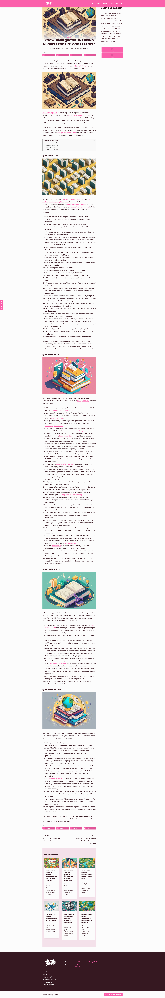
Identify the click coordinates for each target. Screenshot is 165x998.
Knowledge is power (49, 113)
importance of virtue (66, 436)
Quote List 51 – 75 (52, 147)
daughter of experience (64, 464)
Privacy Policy (92, 962)
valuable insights (80, 66)
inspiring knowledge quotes (73, 199)
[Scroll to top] (161, 994)
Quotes (69, 37)
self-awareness (70, 543)
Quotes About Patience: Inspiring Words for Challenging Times (86, 874)
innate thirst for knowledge (63, 410)
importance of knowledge (76, 204)
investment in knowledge (56, 779)
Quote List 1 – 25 (52, 143)
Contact (105, 3)
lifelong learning (83, 401)
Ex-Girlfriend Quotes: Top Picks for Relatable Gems (54, 838)
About (98, 3)
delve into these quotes (80, 207)
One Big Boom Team (57, 48)
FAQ (117, 3)
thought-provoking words (66, 133)
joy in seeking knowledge (57, 663)
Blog (112, 3)
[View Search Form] (121, 3)
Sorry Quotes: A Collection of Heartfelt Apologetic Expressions (69, 918)
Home (92, 3)
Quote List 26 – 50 (52, 145)
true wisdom (56, 546)
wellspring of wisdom (75, 115)
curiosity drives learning (85, 431)
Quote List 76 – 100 (53, 149)
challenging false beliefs (54, 426)
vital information (57, 418)
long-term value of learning (72, 495)
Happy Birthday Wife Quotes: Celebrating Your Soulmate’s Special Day (85, 839)
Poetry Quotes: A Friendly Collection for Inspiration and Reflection (86, 918)
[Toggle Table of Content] (93, 140)
